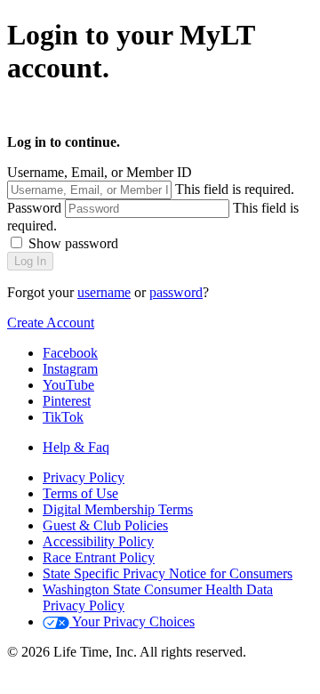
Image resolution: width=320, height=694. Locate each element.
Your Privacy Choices (132, 621)
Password (34, 207)
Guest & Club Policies (105, 525)
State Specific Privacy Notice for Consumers (167, 573)
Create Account (50, 322)
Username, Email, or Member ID (99, 172)
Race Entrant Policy (99, 557)
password (176, 292)
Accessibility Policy (98, 541)
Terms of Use (80, 493)
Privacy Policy (83, 477)
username (104, 292)
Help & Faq (76, 447)
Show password (73, 243)
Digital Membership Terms (118, 509)
